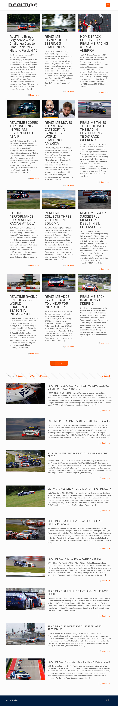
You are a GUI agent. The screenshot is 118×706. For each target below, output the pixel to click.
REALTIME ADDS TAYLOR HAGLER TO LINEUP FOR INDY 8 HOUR (57, 302)
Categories (22, 376)
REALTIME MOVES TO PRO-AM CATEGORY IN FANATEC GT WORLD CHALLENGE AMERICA (58, 133)
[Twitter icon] (106, 700)
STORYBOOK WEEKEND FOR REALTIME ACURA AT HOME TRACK (78, 455)
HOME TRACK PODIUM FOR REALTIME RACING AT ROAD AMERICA (94, 43)
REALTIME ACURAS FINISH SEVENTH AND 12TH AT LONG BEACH (78, 592)
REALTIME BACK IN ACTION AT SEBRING (92, 300)
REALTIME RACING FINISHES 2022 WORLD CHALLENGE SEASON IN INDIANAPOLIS (24, 305)
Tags (33, 376)
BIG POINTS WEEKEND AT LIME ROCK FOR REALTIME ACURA (80, 488)
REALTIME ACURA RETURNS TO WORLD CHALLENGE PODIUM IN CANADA (75, 522)
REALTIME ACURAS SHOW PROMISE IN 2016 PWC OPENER (79, 661)
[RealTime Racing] (23, 5)
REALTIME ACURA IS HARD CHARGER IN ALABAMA (74, 559)
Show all (107, 376)
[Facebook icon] (104, 700)
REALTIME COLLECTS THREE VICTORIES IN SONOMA (58, 218)
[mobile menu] (108, 5)
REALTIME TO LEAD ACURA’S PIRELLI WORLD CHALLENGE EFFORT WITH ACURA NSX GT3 (78, 387)
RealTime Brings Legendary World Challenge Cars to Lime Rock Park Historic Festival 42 (24, 43)
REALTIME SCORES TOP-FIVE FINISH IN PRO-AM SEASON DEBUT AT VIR (24, 129)
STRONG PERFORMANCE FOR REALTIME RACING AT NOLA (22, 218)
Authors (44, 376)
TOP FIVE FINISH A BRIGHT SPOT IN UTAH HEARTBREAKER (79, 421)
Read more (34, 95)
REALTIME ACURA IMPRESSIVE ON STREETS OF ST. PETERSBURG (75, 627)
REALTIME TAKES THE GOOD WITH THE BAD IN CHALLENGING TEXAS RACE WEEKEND (93, 131)
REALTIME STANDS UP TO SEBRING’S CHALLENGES (56, 41)
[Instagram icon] (108, 700)
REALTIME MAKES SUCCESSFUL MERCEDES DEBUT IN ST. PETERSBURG (93, 219)
